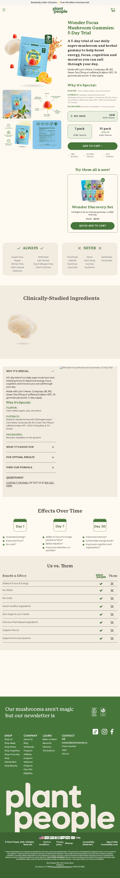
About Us (28, 739)
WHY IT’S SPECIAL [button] (17, 371)
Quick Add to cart (92, 226)
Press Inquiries (69, 746)
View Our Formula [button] (19, 467)
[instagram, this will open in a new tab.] (104, 731)
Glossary (47, 747)
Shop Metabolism (11, 760)
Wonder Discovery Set (92, 207)
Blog (26, 743)
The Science (49, 751)
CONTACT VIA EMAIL (17, 483)
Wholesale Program (29, 749)
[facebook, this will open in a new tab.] (112, 731)
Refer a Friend (50, 739)
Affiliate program (28, 756)
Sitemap (69, 843)
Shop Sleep (10, 743)
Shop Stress (10, 747)
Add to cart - (92, 146)
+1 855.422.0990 (78, 867)
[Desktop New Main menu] (3, 10)
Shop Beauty (11, 766)
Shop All (8, 739)
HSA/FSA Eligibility (28, 771)
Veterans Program (28, 764)
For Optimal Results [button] (20, 457)
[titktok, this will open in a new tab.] (95, 731)
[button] (113, 10)
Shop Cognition (12, 751)
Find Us (65, 754)
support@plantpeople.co (74, 743)
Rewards (47, 743)
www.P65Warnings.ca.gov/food (28, 859)
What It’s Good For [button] (20, 447)
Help (64, 750)
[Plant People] (60, 810)
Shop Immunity (12, 755)
